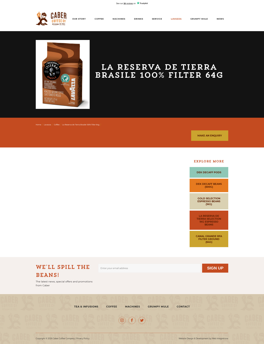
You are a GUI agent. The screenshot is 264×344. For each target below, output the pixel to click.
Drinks (138, 19)
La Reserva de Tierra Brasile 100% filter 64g (80, 125)
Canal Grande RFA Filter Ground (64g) (209, 239)
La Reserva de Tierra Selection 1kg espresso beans (209, 220)
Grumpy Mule (199, 19)
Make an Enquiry (209, 135)
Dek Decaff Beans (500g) (209, 185)
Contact (183, 306)
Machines (119, 19)
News (220, 19)
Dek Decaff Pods (209, 172)
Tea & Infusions (86, 306)
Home (38, 125)
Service (157, 19)
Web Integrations (220, 338)
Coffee (99, 19)
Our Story (79, 19)
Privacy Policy (82, 338)
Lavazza (176, 19)
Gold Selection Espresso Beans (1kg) (208, 201)
